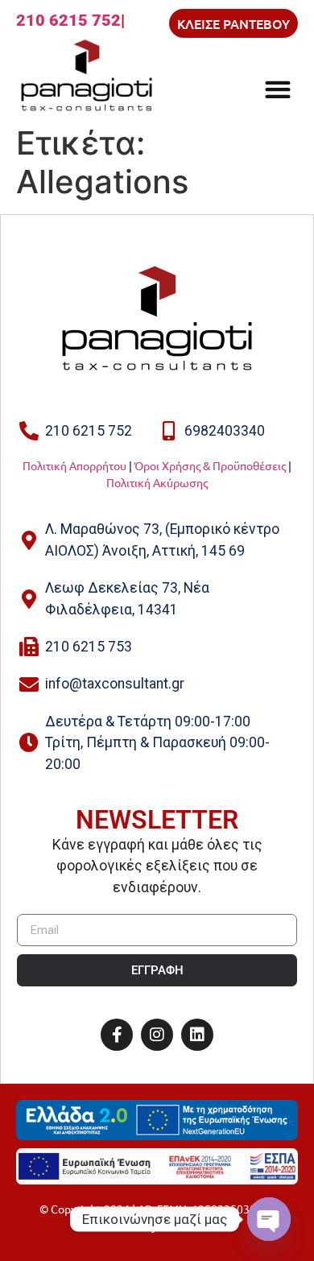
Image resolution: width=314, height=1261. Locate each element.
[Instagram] (157, 1035)
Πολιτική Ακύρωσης (157, 482)
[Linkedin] (197, 1035)
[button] (277, 89)
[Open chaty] (269, 1219)
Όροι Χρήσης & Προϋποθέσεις (210, 465)
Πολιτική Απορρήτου (74, 465)
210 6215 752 (68, 20)
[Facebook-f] (117, 1035)
